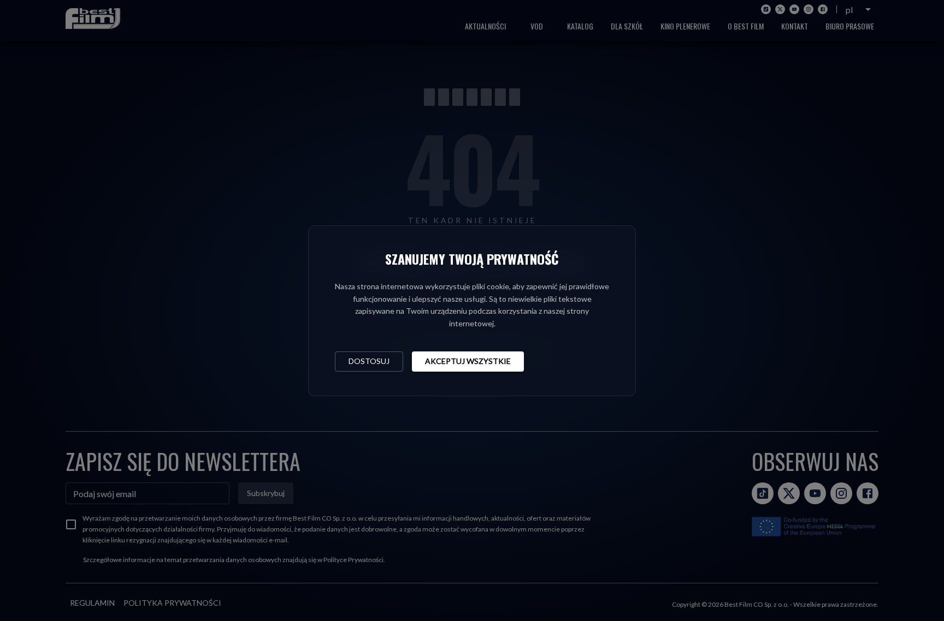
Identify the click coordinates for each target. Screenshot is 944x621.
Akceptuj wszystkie (468, 361)
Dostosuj (369, 361)
